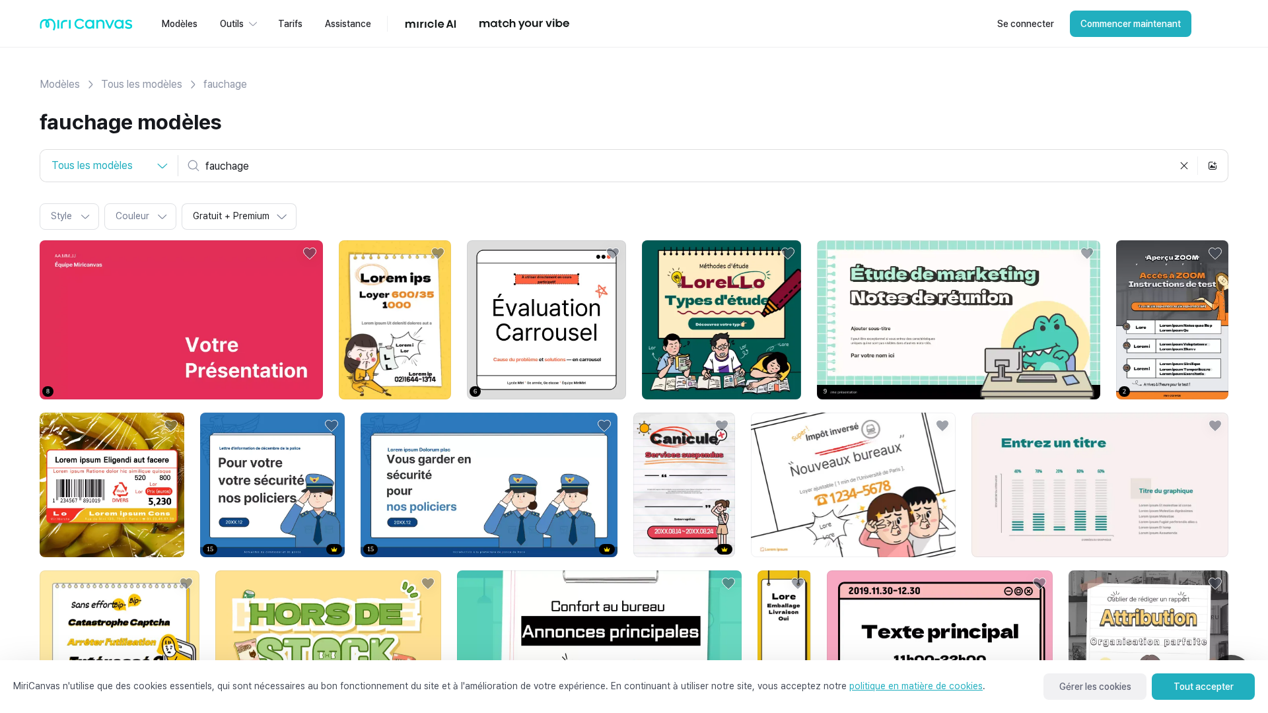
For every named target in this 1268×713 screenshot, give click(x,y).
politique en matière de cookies (916, 686)
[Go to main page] (86, 27)
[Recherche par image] (1212, 165)
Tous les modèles (141, 84)
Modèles (60, 84)
